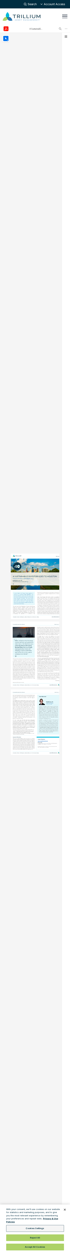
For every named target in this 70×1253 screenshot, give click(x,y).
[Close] (64, 1209)
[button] (52, 4)
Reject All (35, 1237)
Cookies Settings (35, 1228)
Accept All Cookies (35, 1247)
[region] (35, 1228)
